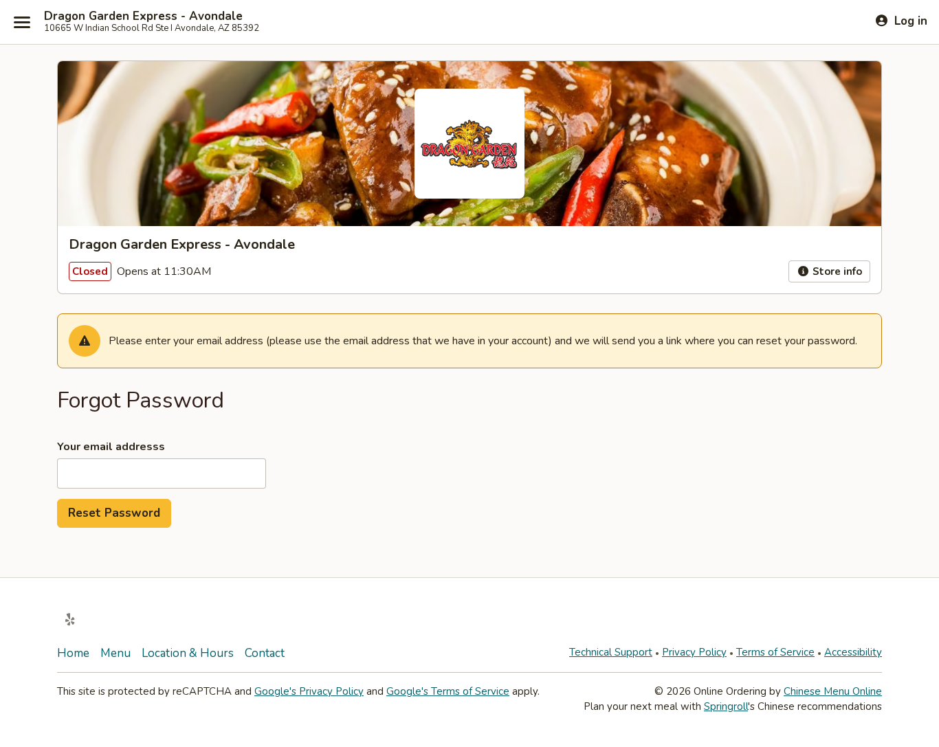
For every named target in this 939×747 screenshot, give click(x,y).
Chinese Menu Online (833, 691)
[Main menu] (22, 22)
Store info (836, 271)
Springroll (726, 706)
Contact (265, 653)
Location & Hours (188, 653)
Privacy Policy (694, 652)
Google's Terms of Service (447, 691)
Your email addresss (111, 446)
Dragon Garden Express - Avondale (143, 16)
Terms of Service (775, 652)
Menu (115, 653)
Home (73, 653)
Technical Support (610, 652)
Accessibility (853, 652)
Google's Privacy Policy (309, 691)
